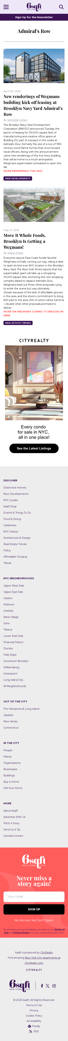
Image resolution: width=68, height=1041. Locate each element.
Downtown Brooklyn (16, 661)
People (7, 750)
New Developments (17, 178)
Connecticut (10, 727)
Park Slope (10, 654)
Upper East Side (13, 592)
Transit (7, 563)
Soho (6, 623)
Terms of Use (34, 1005)
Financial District (13, 642)
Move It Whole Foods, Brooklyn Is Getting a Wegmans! (24, 241)
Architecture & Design (17, 537)
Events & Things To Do (17, 512)
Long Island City (13, 679)
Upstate (8, 715)
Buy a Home (11, 781)
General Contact (13, 835)
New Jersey (10, 721)
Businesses (10, 769)
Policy (7, 550)
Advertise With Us (14, 817)
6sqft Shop (10, 506)
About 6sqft (10, 810)
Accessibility (34, 1021)
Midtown (8, 604)
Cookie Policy (34, 1015)
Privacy (34, 1010)
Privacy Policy (21, 932)
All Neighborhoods (14, 686)
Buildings (9, 775)
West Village (11, 617)
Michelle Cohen (17, 120)
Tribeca (7, 629)
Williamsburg (11, 667)
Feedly (36, 1026)
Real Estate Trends (18, 323)
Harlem (8, 598)
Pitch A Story (11, 823)
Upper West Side (13, 585)
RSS (36, 1031)
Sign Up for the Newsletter (34, 17)
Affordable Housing (15, 556)
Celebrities (9, 525)
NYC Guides (10, 500)
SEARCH (62, 6)
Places (7, 756)
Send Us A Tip (11, 829)
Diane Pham (15, 253)
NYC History (10, 531)
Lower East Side (13, 635)
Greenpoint (10, 673)
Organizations (11, 762)
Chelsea (8, 610)
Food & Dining (12, 519)
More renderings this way (23, 171)
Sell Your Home (12, 788)
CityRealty (46, 952)
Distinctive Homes (14, 487)
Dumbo (8, 648)
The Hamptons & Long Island (21, 708)
